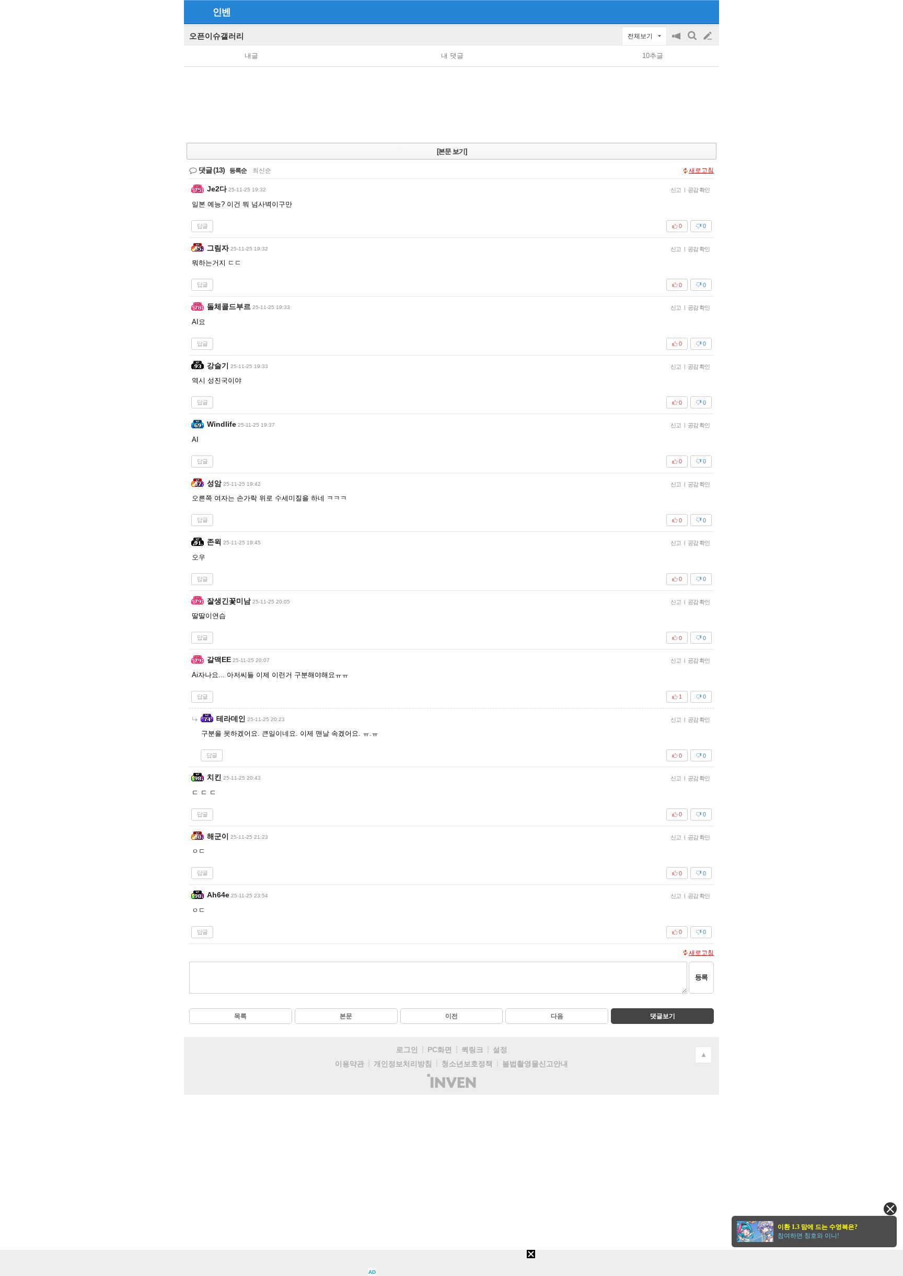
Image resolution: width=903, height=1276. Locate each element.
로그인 (407, 1049)
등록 (701, 977)
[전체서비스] (706, 11)
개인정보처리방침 (403, 1063)
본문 (346, 1016)
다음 (557, 1016)
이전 (451, 1016)
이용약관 (349, 1063)
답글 (202, 226)
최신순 (261, 170)
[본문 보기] (452, 151)
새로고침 (701, 170)
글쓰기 (708, 36)
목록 (240, 1016)
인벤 (221, 12)
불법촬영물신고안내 (535, 1063)
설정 (500, 1049)
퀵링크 (472, 1049)
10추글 (652, 56)
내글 (251, 56)
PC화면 (439, 1049)
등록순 (238, 170)
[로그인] (687, 11)
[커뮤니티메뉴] (195, 12)
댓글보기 (662, 1016)
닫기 (890, 1208)
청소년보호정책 (467, 1063)
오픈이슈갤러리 (216, 35)
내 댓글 (452, 56)
